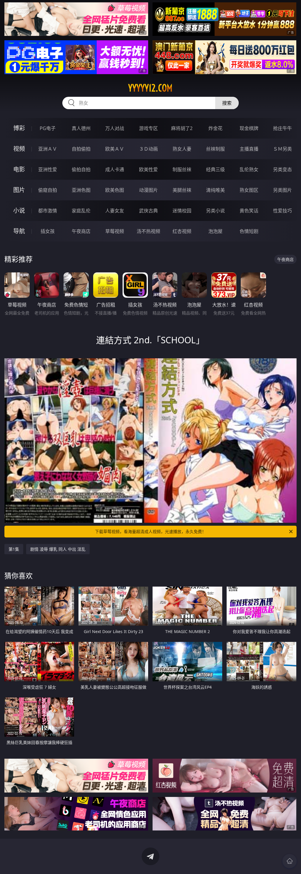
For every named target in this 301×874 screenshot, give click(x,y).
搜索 (227, 103)
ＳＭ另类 (282, 149)
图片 (19, 190)
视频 (19, 149)
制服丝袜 (182, 169)
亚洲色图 (81, 190)
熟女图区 (249, 190)
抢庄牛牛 (282, 128)
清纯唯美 (215, 190)
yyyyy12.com (150, 88)
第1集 (14, 549)
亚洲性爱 (47, 169)
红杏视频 (182, 231)
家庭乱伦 (81, 210)
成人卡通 (114, 169)
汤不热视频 (148, 231)
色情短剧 (249, 231)
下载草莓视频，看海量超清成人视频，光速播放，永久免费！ (150, 531)
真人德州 (81, 128)
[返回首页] (289, 861)
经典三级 (215, 169)
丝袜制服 (215, 149)
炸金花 (215, 128)
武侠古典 (148, 210)
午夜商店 (81, 231)
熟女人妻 (182, 149)
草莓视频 (114, 231)
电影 (19, 169)
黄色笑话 (249, 210)
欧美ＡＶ (114, 149)
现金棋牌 (249, 128)
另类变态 (282, 169)
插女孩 (48, 231)
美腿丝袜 (182, 190)
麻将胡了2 (182, 128)
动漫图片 (148, 190)
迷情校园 (182, 210)
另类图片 (282, 190)
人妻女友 (114, 210)
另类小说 (215, 210)
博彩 (19, 128)
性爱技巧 (282, 210)
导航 (19, 231)
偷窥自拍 (47, 190)
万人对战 (114, 128)
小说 (19, 210)
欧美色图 (114, 190)
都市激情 (47, 210)
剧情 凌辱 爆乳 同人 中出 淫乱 (58, 549)
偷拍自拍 (81, 169)
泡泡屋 (215, 231)
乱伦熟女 (249, 169)
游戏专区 (148, 128)
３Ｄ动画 (148, 149)
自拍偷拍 (81, 149)
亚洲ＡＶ (47, 149)
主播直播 (249, 149)
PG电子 (48, 128)
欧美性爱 (148, 169)
